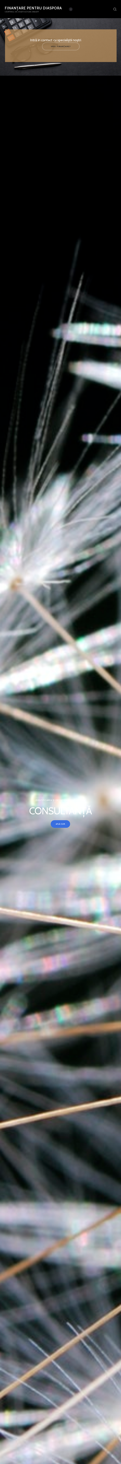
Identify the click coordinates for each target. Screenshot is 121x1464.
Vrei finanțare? (61, 46)
